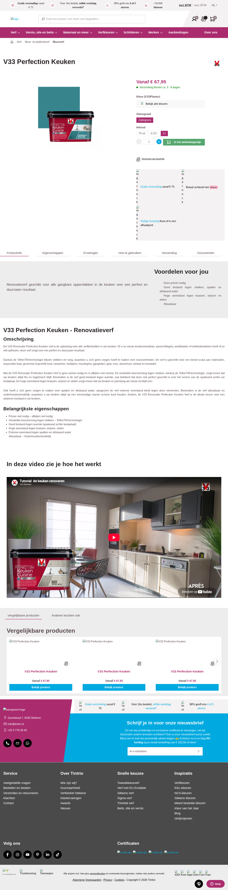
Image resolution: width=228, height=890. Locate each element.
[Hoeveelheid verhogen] (159, 141)
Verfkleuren (182, 783)
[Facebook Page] (7, 854)
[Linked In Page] (47, 854)
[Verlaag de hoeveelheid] (139, 141)
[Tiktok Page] (57, 854)
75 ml (142, 133)
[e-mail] (17, 743)
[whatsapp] (27, 743)
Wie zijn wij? (68, 783)
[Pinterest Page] (37, 854)
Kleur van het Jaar (186, 808)
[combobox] (91, 19)
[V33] (217, 65)
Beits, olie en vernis (130, 808)
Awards (65, 803)
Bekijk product (41, 687)
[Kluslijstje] (204, 19)
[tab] (14, 253)
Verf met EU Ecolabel (131, 788)
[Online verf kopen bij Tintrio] (15, 18)
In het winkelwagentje (187, 142)
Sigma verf (124, 798)
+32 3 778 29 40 (17, 730)
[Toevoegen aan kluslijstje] (66, 663)
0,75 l (154, 133)
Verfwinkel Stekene (73, 793)
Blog (177, 813)
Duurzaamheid (70, 788)
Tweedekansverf (128, 783)
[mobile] (7, 743)
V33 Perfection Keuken (41, 671)
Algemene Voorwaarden (87, 879)
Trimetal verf (125, 803)
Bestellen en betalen (17, 788)
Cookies (119, 879)
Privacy (107, 879)
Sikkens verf (125, 793)
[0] (186, 5)
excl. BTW (200, 5)
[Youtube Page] (27, 854)
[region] (66, 114)
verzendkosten (97, 873)
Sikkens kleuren (185, 798)
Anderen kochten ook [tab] (66, 615)
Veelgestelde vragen (17, 783)
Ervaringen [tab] (90, 253)
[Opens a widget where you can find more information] (215, 884)
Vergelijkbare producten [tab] (23, 615)
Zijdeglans (145, 120)
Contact (8, 803)
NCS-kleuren (183, 793)
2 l (164, 133)
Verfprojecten (183, 818)
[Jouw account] (195, 19)
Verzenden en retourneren (20, 793)
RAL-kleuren (182, 788)
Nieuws (65, 808)
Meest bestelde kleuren (189, 803)
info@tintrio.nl (16, 724)
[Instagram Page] (17, 854)
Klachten (9, 798)
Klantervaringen (70, 798)
